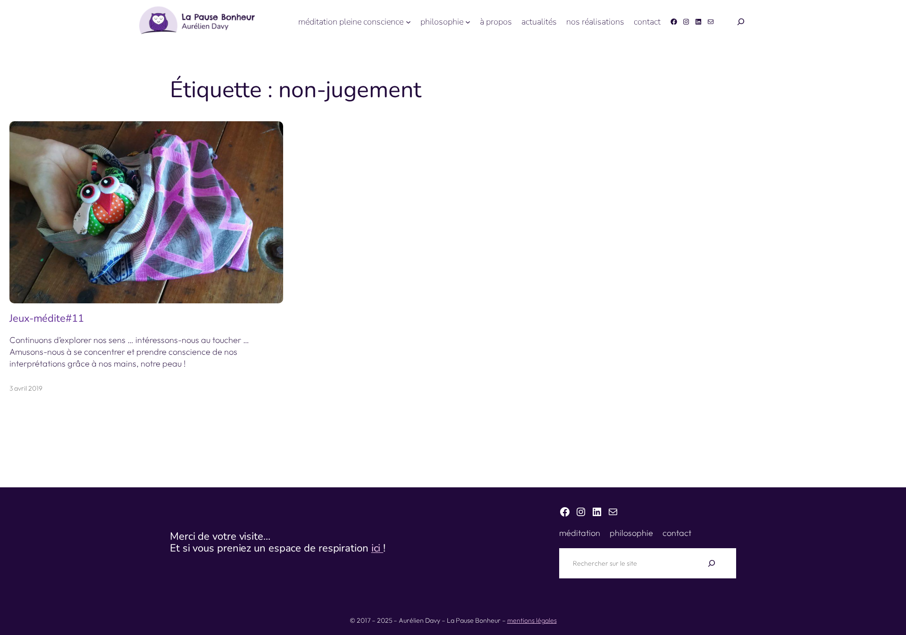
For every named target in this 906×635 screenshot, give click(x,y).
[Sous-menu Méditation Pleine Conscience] (408, 22)
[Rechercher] (711, 563)
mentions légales (532, 620)
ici (377, 548)
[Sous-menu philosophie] (467, 22)
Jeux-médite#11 (46, 319)
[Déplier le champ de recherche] (741, 21)
